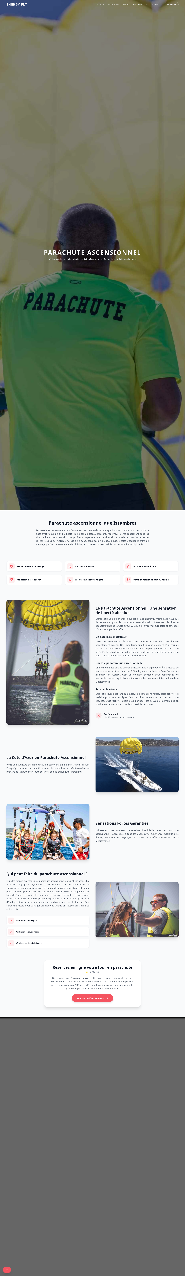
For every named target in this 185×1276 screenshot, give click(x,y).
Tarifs (126, 4)
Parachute (113, 4)
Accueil (100, 4)
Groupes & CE (140, 4)
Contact (155, 4)
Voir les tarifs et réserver (91, 998)
